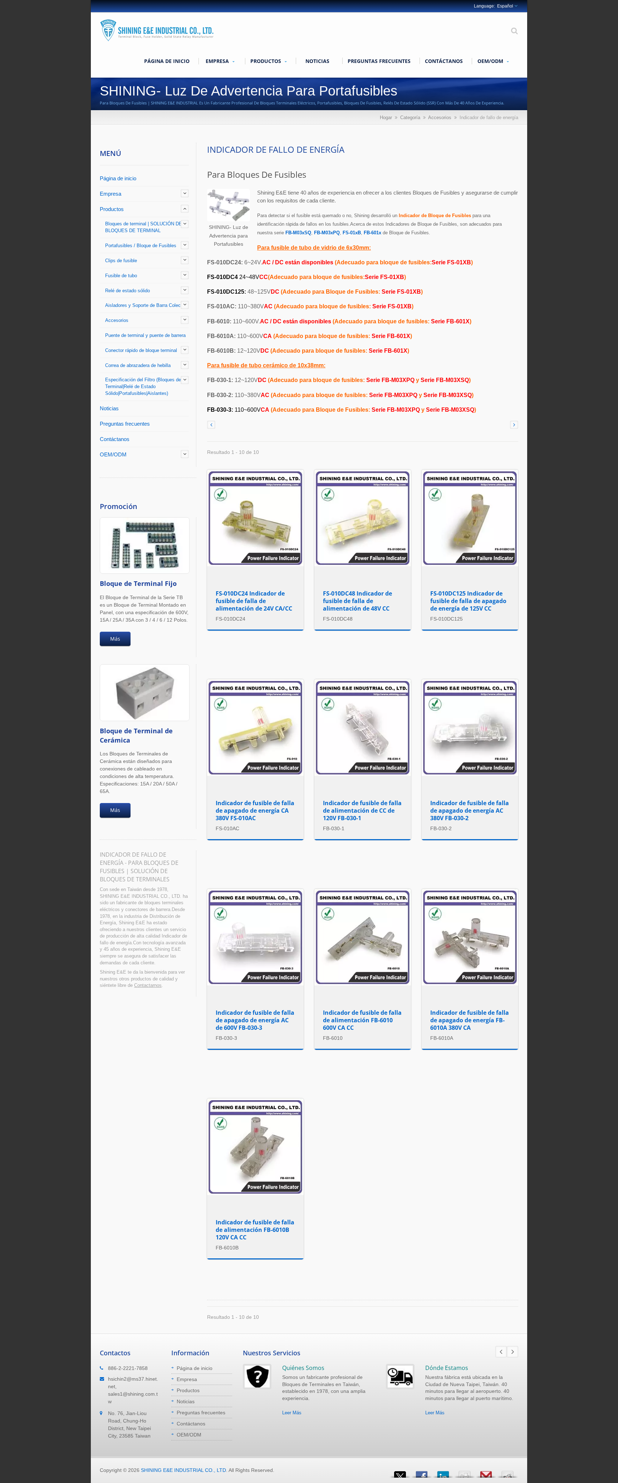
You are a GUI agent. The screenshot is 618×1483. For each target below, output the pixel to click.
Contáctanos (444, 61)
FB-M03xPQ (327, 232)
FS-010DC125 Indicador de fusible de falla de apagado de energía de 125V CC (468, 600)
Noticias (317, 61)
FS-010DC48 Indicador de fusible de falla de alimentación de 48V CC (357, 600)
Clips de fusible (121, 260)
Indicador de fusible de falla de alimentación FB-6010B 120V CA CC (255, 1229)
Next (512, 1351)
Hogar (386, 117)
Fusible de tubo (121, 275)
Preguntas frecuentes (379, 61)
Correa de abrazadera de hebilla (138, 365)
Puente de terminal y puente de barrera (145, 335)
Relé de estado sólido (127, 290)
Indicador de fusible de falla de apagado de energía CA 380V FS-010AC (255, 810)
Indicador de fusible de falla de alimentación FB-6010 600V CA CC (362, 1020)
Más (115, 638)
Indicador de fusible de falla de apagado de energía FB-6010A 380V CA (469, 1020)
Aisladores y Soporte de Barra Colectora (146, 305)
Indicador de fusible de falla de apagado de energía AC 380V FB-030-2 (469, 810)
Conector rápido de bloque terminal (141, 350)
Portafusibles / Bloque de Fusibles (140, 245)
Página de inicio (167, 61)
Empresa (218, 61)
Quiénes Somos (303, 1368)
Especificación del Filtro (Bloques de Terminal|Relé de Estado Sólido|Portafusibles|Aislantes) (143, 386)
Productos (266, 61)
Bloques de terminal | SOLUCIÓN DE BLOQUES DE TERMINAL (143, 227)
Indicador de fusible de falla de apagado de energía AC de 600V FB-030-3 (255, 1020)
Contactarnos (148, 985)
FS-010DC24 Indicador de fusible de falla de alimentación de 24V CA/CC (254, 600)
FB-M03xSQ (298, 232)
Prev (501, 1351)
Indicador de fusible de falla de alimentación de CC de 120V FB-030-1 (362, 810)
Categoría (410, 117)
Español (505, 6)
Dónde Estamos (446, 1368)
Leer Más (291, 1412)
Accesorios (439, 117)
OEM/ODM (491, 61)
